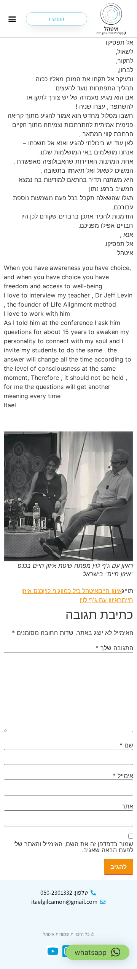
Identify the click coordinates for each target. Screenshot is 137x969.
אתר (127, 806)
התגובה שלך (114, 648)
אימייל (123, 776)
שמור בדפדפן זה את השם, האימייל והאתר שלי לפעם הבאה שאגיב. (73, 847)
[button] (12, 19)
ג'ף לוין (52, 591)
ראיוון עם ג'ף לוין (101, 600)
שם (126, 745)
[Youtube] (53, 951)
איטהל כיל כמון (79, 591)
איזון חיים (110, 591)
